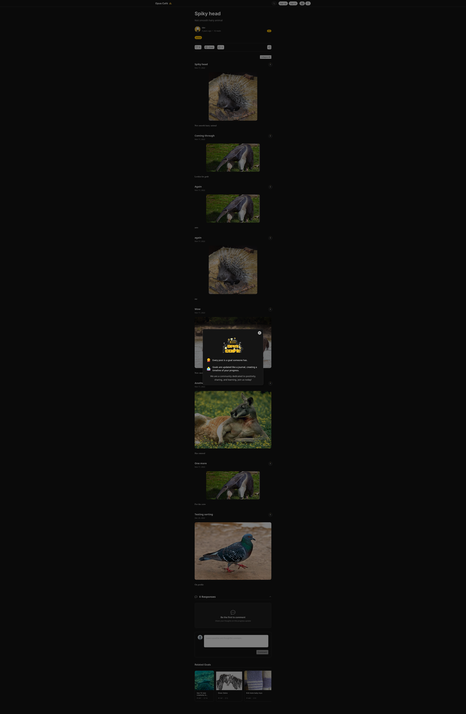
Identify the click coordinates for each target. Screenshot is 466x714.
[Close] (259, 333)
